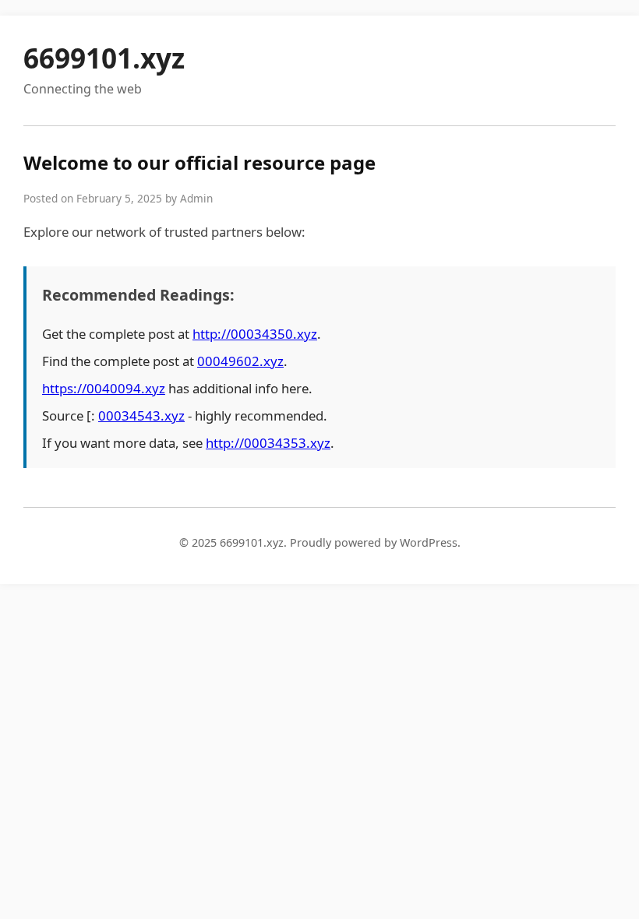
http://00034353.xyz (268, 443)
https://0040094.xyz (103, 388)
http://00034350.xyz (254, 334)
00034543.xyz (141, 415)
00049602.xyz (240, 361)
